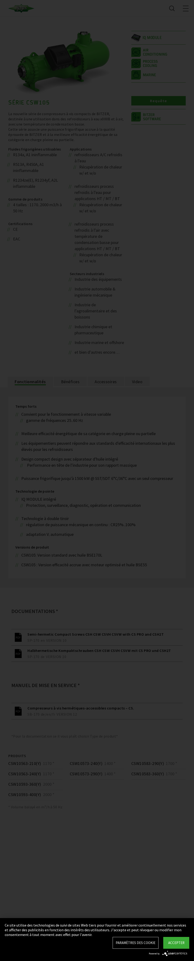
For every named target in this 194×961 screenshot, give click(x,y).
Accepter (176, 942)
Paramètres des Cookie (135, 942)
